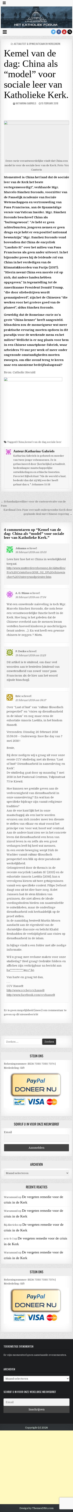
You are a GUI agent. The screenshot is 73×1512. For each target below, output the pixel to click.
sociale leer (54, 442)
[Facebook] (58, 31)
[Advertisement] (36, 1467)
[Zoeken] (69, 31)
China (20, 442)
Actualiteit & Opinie (24, 43)
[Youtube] (64, 31)
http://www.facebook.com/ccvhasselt (31, 994)
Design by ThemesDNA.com (36, 1508)
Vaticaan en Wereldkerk (47, 43)
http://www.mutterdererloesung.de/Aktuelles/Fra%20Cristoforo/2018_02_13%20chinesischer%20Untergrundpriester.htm (36, 572)
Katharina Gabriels (26, 103)
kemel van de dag (35, 442)
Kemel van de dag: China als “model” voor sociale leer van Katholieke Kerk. (36, 74)
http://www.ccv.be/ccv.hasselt (25, 990)
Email (8, 1132)
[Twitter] (53, 31)
